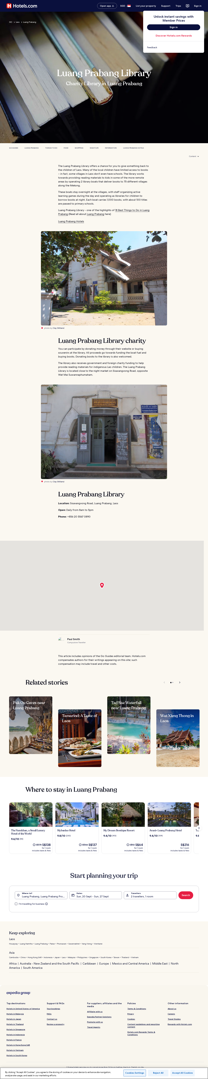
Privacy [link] (130, 1014)
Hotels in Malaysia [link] (15, 1014)
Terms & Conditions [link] (136, 1008)
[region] (104, 1073)
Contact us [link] (52, 1019)
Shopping (79, 148)
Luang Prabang (29, 22)
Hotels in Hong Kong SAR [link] (18, 1045)
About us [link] (172, 1008)
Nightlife (94, 148)
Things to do (51, 148)
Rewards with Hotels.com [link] (180, 1024)
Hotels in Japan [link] (13, 1019)
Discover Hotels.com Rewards (174, 35)
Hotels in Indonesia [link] (15, 1034)
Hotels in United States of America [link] (23, 1008)
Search (186, 895)
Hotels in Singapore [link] (15, 1029)
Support (165, 5)
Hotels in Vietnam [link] (15, 1050)
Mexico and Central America (130, 963)
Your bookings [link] (53, 1008)
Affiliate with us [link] (95, 1011)
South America (32, 968)
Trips (178, 5)
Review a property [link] (55, 1024)
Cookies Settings (134, 1073)
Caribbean (89, 963)
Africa (13, 963)
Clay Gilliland (58, 328)
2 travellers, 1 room (142, 896)
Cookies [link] (131, 1019)
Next (178, 682)
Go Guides (13, 148)
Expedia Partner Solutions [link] (99, 1017)
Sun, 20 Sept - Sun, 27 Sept (93, 896)
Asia (11, 952)
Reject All (158, 1073)
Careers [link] (171, 1014)
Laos (18, 22)
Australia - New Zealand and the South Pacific (49, 963)
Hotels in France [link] (14, 1040)
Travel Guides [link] (174, 1019)
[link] (173, 47)
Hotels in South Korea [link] (16, 1055)
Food (66, 148)
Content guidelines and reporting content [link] (143, 1025)
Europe (104, 963)
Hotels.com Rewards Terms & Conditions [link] (141, 1033)
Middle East (160, 963)
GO (10, 22)
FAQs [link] (49, 1014)
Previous (164, 682)
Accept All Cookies (182, 1073)
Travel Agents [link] (93, 1027)
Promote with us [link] (95, 1022)
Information (111, 148)
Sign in (198, 5)
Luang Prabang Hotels (133, 148)
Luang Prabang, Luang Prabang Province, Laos (44, 896)
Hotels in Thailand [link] (15, 1024)
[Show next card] (199, 828)
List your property (146, 5)
